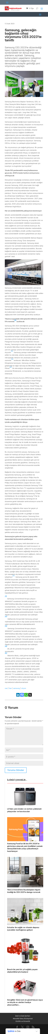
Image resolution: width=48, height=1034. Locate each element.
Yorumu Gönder (15, 770)
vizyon (23, 688)
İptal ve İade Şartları (22, 1016)
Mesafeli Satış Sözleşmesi (23, 1018)
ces (6, 688)
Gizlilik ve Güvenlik (23, 1021)
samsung (16, 688)
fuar (10, 688)
